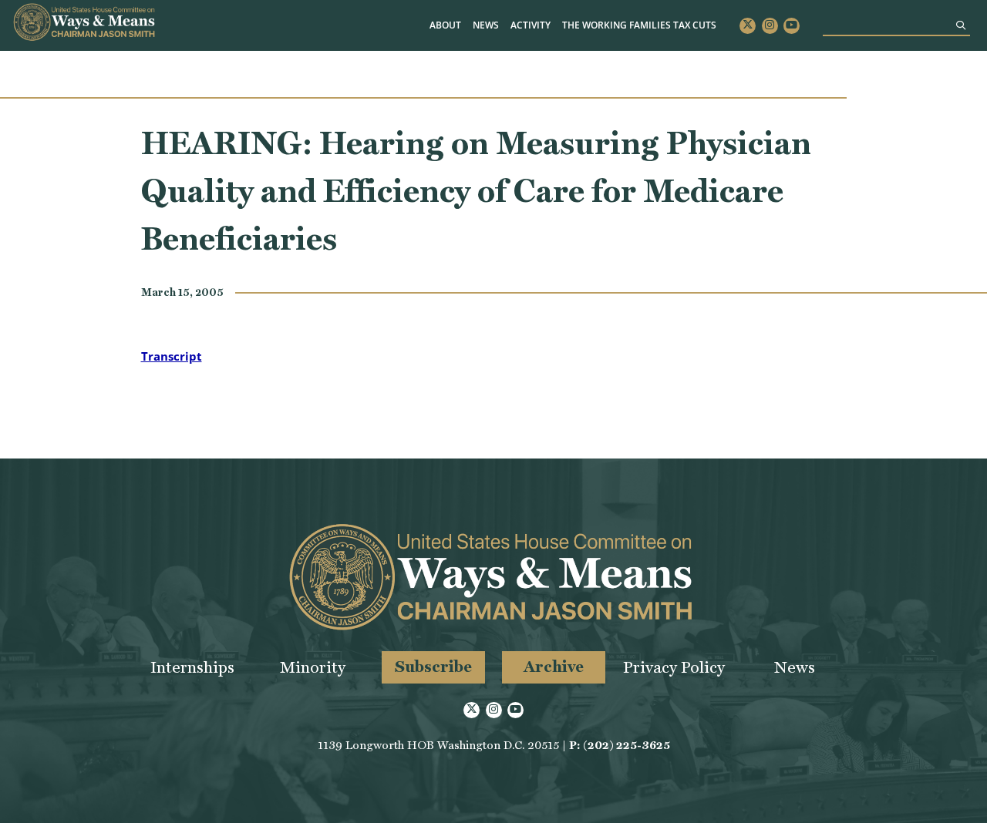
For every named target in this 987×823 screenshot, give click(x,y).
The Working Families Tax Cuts (639, 25)
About (445, 25)
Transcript (171, 356)
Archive (554, 666)
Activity (530, 25)
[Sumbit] (961, 25)
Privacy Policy (674, 667)
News (486, 25)
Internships (192, 667)
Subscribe (433, 666)
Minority (312, 667)
